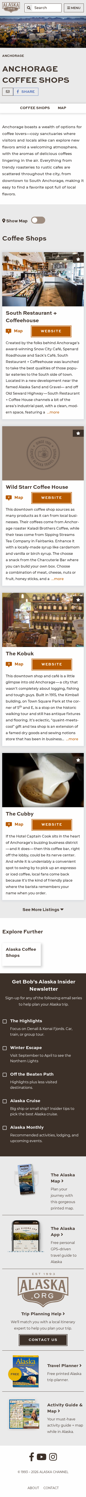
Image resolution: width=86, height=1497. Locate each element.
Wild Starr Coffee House (37, 487)
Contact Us (43, 1340)
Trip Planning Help (42, 1314)
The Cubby (20, 814)
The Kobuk (20, 654)
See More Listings (41, 910)
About (33, 1488)
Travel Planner (63, 1366)
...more (53, 412)
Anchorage (13, 56)
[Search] (29, 8)
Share (28, 92)
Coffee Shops (35, 108)
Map (62, 108)
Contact (51, 1488)
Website (51, 331)
